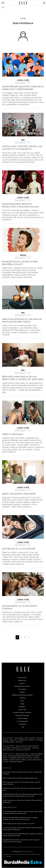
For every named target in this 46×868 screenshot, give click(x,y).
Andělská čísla (23, 740)
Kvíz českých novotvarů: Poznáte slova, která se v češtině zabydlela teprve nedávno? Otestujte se (22, 828)
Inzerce (22, 692)
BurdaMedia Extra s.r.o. (27, 851)
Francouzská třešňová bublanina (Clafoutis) (20, 756)
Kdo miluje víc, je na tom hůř (18, 549)
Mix (23, 140)
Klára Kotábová (20, 83)
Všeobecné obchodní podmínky (22, 695)
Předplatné (22, 680)
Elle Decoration (22, 721)
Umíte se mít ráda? (12, 434)
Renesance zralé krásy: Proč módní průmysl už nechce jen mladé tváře (22, 789)
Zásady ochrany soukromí (22, 712)
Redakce (9, 7)
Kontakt (22, 683)
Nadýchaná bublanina (16, 761)
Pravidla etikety (18, 738)
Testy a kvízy (13, 740)
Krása (23, 255)
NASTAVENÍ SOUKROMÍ (22, 715)
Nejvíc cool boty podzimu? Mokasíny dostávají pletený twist (20, 778)
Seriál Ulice (35, 748)
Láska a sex (23, 80)
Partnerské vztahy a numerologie (21, 748)
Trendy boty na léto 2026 (23, 750)
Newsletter (22, 677)
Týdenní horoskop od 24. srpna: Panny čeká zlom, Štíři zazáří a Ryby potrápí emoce (22, 801)
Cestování (31, 740)
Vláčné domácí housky (22, 754)
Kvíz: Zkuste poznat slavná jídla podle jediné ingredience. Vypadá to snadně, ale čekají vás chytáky (22, 834)
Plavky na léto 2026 (8, 750)
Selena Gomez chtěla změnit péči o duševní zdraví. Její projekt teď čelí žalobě (22, 773)
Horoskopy (22, 724)
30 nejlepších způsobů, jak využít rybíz (20, 758)
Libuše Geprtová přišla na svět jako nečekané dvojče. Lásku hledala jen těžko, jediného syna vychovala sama (22, 812)
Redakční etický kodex (22, 686)
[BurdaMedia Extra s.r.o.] (23, 862)
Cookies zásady (22, 718)
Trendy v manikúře (21, 746)
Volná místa (22, 689)
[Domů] (23, 669)
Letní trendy (19, 742)
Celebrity (22, 707)
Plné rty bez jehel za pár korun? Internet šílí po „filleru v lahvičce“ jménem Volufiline (21, 783)
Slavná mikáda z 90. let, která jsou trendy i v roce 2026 (19, 823)
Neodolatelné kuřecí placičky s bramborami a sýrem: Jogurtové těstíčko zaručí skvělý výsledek (21, 840)
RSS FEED (22, 698)
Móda (22, 701)
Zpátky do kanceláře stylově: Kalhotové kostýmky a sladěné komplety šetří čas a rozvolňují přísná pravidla (20, 818)
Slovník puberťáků (30, 738)
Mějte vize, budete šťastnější (18, 494)
